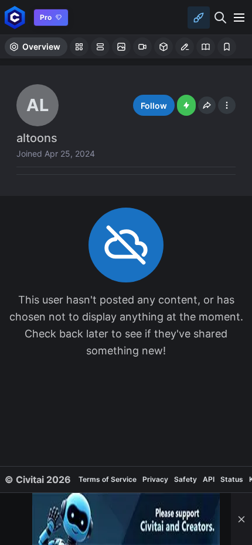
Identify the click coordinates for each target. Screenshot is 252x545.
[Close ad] (241, 519)
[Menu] (239, 17)
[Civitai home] (15, 17)
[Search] (220, 17)
